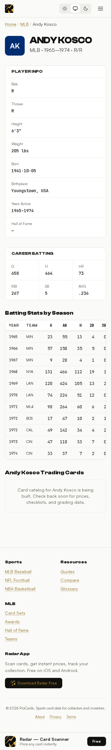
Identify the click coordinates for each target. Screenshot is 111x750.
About (40, 716)
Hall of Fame (17, 630)
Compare (69, 580)
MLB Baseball (18, 571)
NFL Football (17, 580)
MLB (24, 24)
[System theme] (75, 8)
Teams (11, 638)
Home (10, 24)
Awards (12, 621)
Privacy (55, 716)
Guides (67, 571)
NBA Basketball (20, 588)
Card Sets (15, 613)
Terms (71, 716)
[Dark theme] (86, 8)
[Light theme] (65, 8)
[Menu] (100, 8)
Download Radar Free (37, 683)
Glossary (69, 588)
